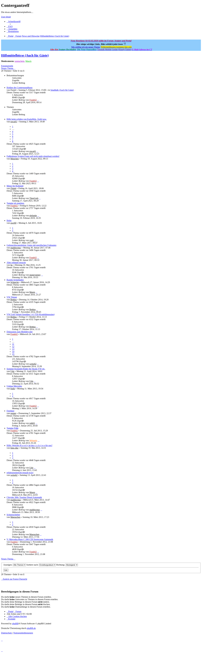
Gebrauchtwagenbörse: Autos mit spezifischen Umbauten (31, 245)
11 (13, 344)
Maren (32, 292)
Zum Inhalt (6, 17)
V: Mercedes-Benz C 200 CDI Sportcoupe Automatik (30, 539)
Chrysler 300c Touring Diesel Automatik (24, 497)
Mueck (28, 61)
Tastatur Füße (12, 428)
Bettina (13, 299)
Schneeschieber (13, 514)
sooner (13, 413)
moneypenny (35, 275)
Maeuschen (15, 517)
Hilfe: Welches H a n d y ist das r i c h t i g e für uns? (29, 445)
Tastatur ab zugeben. (15, 203)
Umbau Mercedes (14, 386)
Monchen (14, 159)
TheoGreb (33, 198)
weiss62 (32, 364)
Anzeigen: (8, 565)
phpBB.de (31, 628)
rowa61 (13, 121)
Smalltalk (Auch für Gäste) (62, 90)
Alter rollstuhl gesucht (16, 262)
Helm (9, 220)
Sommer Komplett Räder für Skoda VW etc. (26, 369)
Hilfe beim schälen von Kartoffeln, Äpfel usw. (27, 119)
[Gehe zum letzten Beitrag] (38, 100)
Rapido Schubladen (15, 280)
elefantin (33, 215)
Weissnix (33, 440)
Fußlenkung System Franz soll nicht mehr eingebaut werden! (33, 156)
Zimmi (13, 188)
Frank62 (33, 100)
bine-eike (14, 448)
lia (11, 265)
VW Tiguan (12, 297)
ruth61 (32, 423)
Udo (12, 371)
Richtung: (60, 565)
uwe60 (13, 223)
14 (13, 351)
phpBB (15, 623)
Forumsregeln (7, 66)
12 (13, 346)
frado (12, 388)
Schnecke (14, 282)
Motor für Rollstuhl (15, 186)
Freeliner (10, 411)
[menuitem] (10, 26)
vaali (31, 240)
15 (13, 354)
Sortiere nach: (32, 565)
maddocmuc (15, 248)
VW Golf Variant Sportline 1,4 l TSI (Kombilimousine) (31, 314)
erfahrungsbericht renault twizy (20, 472)
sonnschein (19, 61)
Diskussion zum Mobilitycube (20, 332)
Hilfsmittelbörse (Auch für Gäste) (25, 55)
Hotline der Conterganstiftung (19, 87)
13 (13, 349)
